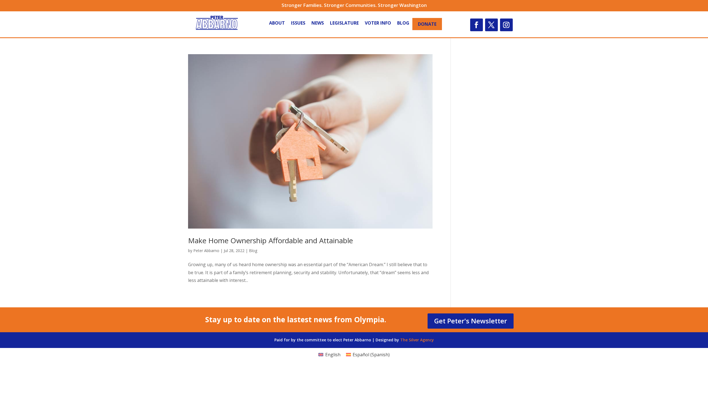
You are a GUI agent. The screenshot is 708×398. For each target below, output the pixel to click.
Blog (253, 250)
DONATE (427, 24)
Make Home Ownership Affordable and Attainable (270, 240)
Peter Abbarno (206, 250)
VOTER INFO (378, 23)
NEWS (317, 23)
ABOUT (277, 23)
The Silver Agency (417, 339)
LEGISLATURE (344, 23)
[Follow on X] (491, 25)
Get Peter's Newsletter (470, 320)
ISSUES (298, 23)
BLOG (403, 23)
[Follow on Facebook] (476, 25)
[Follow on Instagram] (506, 25)
